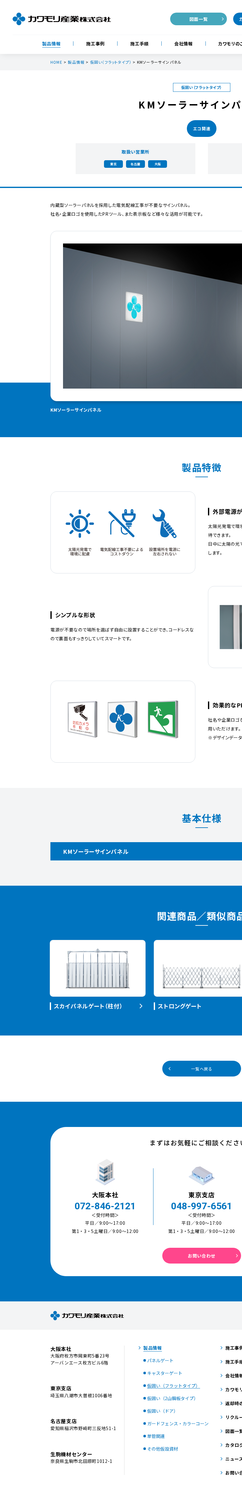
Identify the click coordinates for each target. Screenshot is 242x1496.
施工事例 (95, 43)
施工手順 (139, 43)
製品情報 (51, 43)
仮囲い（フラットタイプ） (110, 62)
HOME (56, 62)
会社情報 (183, 43)
